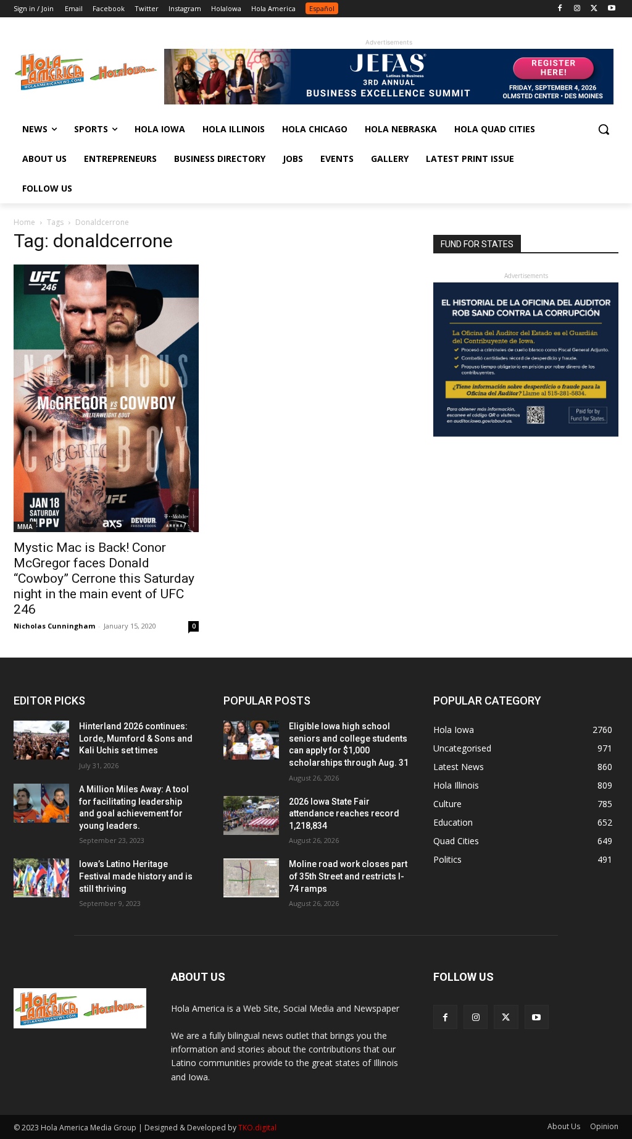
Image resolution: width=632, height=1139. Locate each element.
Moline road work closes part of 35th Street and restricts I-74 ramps (348, 876)
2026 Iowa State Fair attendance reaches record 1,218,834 (344, 814)
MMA (25, 526)
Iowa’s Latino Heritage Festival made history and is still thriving (136, 876)
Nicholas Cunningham (54, 625)
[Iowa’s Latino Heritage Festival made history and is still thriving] (41, 877)
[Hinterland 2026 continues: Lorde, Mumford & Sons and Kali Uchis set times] (41, 740)
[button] (603, 129)
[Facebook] (560, 9)
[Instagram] (577, 9)
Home (24, 222)
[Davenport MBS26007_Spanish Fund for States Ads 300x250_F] (525, 433)
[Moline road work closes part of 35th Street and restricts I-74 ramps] (251, 877)
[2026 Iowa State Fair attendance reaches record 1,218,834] (251, 815)
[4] (388, 101)
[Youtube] (611, 9)
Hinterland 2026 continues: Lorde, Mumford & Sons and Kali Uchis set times (136, 738)
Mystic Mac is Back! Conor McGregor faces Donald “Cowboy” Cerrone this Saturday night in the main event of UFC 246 (104, 578)
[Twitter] (594, 9)
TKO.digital (257, 1127)
